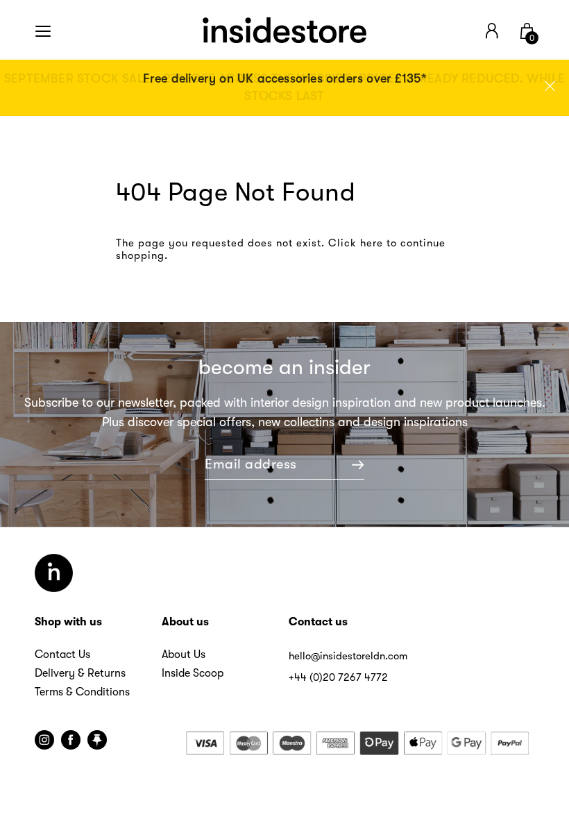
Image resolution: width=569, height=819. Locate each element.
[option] (284, 87)
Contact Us (62, 654)
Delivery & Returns (80, 673)
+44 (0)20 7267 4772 (338, 677)
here (371, 243)
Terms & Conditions (82, 692)
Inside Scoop (192, 673)
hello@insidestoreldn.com (348, 656)
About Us (183, 654)
